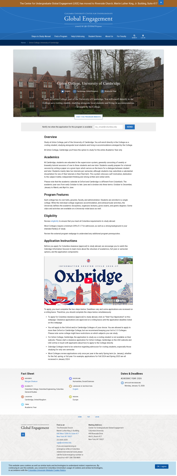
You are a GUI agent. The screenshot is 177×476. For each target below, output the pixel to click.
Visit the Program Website (88, 117)
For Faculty (121, 36)
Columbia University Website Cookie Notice (47, 470)
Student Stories (95, 36)
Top (88, 417)
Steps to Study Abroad (41, 36)
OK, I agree (162, 466)
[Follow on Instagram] (23, 434)
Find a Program (60, 36)
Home (23, 43)
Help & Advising (78, 36)
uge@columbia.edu (64, 443)
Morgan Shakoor (31, 381)
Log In (143, 38)
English (75, 389)
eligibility (55, 221)
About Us (109, 36)
